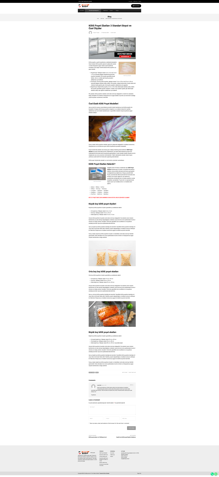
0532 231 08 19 (136, 5)
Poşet (97, 372)
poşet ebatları (132, 372)
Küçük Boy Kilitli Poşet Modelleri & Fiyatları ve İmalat (104, 459)
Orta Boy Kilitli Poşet (103, 456)
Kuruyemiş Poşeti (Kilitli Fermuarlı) (104, 465)
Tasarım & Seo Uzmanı (104, 473)
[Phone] (212, 474)
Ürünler (111, 10)
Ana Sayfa (130, 1)
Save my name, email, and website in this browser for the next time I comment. (109, 423)
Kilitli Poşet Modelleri (103, 453)
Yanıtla (131, 384)
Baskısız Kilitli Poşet (103, 462)
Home (98, 18)
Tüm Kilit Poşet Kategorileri (94, 10)
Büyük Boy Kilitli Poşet (104, 454)
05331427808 (124, 457)
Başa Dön (139, 473)
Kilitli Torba (102, 18)
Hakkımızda (135, 1)
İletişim (139, 1)
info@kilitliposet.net (125, 458)
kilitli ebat (125, 372)
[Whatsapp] (215, 474)
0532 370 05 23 (124, 455)
